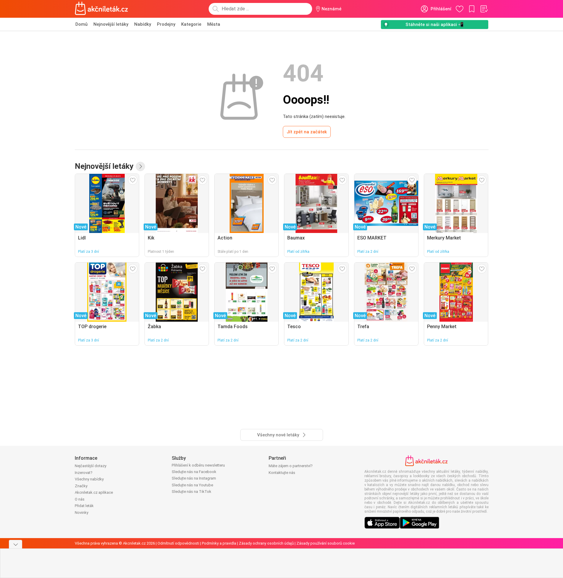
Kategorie (191, 24)
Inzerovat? (84, 472)
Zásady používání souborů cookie (325, 543)
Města (213, 24)
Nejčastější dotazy (90, 466)
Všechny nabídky (89, 479)
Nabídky (142, 24)
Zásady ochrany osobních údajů (266, 543)
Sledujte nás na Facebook (194, 471)
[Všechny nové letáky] (140, 166)
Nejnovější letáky (110, 24)
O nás (80, 499)
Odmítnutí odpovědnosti (178, 543)
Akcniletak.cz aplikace (94, 492)
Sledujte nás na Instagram (194, 478)
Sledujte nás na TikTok (191, 491)
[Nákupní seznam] (484, 9)
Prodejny (166, 24)
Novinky (81, 512)
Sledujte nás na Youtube (192, 485)
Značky (81, 486)
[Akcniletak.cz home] (101, 8)
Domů (81, 24)
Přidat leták (84, 505)
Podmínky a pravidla (219, 543)
